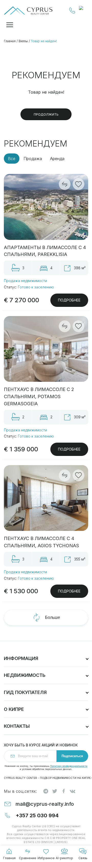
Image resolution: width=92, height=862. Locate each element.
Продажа (33, 158)
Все (11, 158)
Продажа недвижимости (25, 280)
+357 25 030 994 (72, 10)
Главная (10, 41)
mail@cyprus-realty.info (45, 804)
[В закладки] (78, 184)
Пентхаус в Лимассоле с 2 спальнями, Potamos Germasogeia (39, 396)
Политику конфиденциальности (68, 766)
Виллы (23, 41)
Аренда (57, 158)
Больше (52, 617)
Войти (83, 10)
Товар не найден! (44, 41)
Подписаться (72, 756)
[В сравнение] (65, 184)
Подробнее (69, 300)
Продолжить (46, 114)
